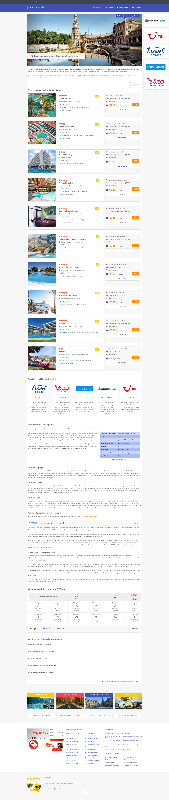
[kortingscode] (45, 739)
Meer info (63, 104)
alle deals (39, 397)
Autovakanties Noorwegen (73, 752)
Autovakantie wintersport (130, 757)
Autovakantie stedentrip (130, 760)
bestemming (45, 523)
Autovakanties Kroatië (71, 760)
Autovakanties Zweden (72, 755)
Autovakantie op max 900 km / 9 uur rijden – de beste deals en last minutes (123, 745)
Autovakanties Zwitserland (92, 760)
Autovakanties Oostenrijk (72, 749)
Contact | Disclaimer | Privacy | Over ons (54, 789)
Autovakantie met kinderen (112, 765)
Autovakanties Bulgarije (91, 755)
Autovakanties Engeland (91, 736)
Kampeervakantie (109, 762)
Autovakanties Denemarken (73, 758)
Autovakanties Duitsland (72, 736)
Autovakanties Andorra (91, 747)
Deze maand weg (70, 694)
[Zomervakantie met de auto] (40, 702)
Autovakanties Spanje (91, 758)
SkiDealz (57, 783)
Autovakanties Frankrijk (72, 741)
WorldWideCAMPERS (90, 516)
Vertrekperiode (124, 7)
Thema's (110, 7)
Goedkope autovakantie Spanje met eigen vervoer (56, 56)
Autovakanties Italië (71, 747)
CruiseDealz (70, 783)
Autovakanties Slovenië (91, 752)
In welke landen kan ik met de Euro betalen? (118, 749)
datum (59, 523)
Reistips (137, 7)
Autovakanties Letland (91, 738)
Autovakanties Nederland (72, 733)
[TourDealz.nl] (34, 778)
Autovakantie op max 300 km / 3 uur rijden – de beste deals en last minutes (123, 741)
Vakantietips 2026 (128, 694)
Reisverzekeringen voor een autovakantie (118, 733)
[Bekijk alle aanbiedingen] (156, 20)
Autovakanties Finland (91, 741)
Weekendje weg (109, 760)
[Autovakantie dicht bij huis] (99, 702)
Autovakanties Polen (71, 744)
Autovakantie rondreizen (130, 762)
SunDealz (51, 783)
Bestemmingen (96, 7)
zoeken (135, 523)
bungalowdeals (107, 397)
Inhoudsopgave (136, 83)
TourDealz (63, 783)
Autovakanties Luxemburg (92, 744)
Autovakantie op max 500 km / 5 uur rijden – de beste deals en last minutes (123, 737)
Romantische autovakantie (131, 765)
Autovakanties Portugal (91, 749)
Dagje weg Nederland (111, 757)
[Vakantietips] (128, 702)
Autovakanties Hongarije (91, 733)
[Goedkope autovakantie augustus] (70, 702)
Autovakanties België (71, 738)
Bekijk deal (122, 110)
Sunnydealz (59, 785)
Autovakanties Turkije (91, 763)
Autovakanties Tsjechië (72, 763)
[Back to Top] (85, 792)
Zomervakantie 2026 (40, 694)
